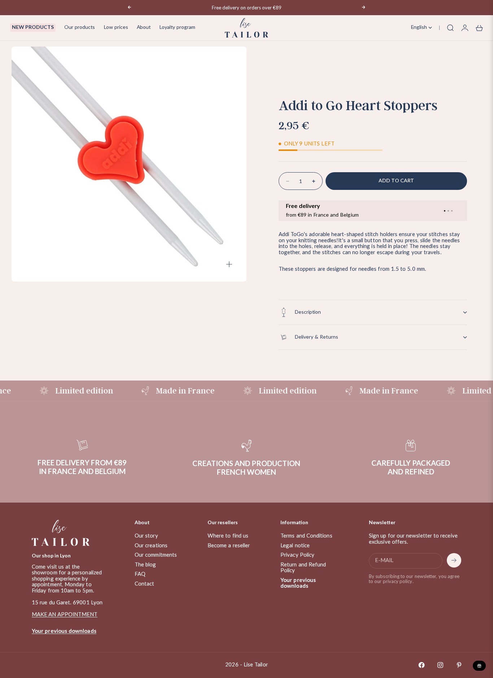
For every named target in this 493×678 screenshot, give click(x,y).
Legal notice (295, 545)
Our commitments (156, 555)
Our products (79, 27)
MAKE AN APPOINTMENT (64, 614)
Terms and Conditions (306, 536)
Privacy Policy (297, 555)
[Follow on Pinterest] (459, 665)
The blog (145, 565)
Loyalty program (177, 27)
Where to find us (228, 536)
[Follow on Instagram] (440, 665)
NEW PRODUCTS (33, 27)
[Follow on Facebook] (421, 665)
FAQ (140, 574)
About (143, 27)
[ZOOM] (229, 264)
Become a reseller (229, 545)
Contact (144, 584)
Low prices (116, 27)
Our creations (151, 545)
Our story (146, 536)
